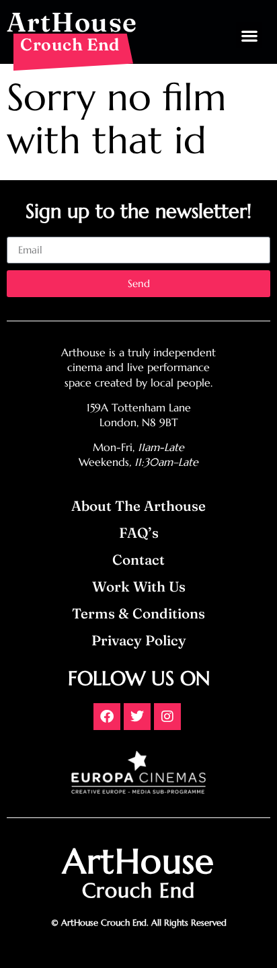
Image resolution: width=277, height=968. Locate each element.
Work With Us (139, 586)
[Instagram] (167, 716)
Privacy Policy (138, 640)
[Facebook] (106, 716)
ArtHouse (72, 21)
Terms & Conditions (138, 613)
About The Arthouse (138, 505)
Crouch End (70, 44)
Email (19, 231)
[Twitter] (137, 716)
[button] (249, 35)
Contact (138, 559)
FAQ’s (139, 532)
